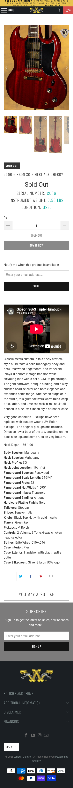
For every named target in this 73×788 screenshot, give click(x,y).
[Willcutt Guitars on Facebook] (26, 735)
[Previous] (7, 67)
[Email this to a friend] (51, 576)
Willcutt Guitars (22, 756)
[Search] (58, 10)
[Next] (66, 67)
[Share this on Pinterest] (41, 576)
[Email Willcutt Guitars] (46, 735)
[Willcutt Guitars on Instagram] (40, 735)
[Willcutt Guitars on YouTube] (33, 735)
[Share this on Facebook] (31, 576)
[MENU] (2, 10)
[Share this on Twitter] (21, 576)
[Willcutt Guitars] (36, 10)
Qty (6, 217)
